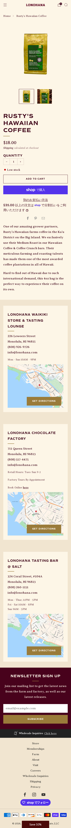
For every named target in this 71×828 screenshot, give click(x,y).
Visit (35, 765)
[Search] (66, 5)
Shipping (8, 147)
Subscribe (35, 719)
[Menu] (5, 5)
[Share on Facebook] (27, 218)
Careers (35, 770)
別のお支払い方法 (35, 200)
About (35, 759)
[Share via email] (43, 218)
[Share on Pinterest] (35, 218)
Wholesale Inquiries (35, 775)
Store (35, 743)
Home (7, 15)
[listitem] (35, 733)
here (26, 487)
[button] (35, 824)
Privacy (35, 786)
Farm (35, 754)
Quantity (13, 155)
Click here (50, 733)
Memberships (35, 748)
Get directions (44, 401)
